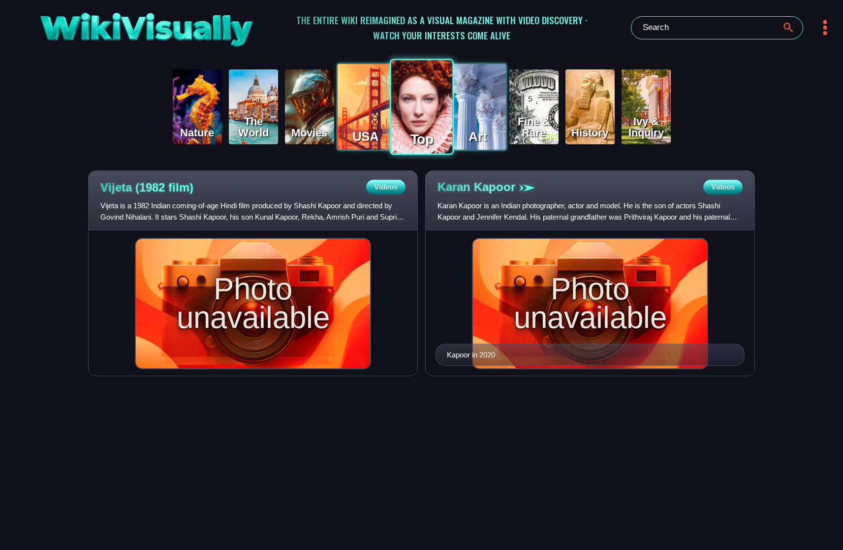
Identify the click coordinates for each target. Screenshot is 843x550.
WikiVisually (116, 25)
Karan (476, 187)
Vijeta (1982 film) (146, 187)
